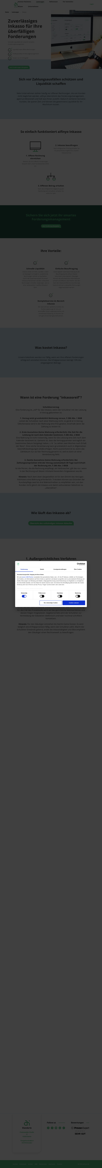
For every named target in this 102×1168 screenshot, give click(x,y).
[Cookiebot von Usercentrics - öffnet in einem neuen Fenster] (78, 564)
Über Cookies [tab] (78, 569)
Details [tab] (42, 569)
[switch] (42, 596)
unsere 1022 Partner (28, 577)
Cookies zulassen (74, 602)
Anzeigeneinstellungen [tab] (59, 569)
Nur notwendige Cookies (51, 602)
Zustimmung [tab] (24, 569)
